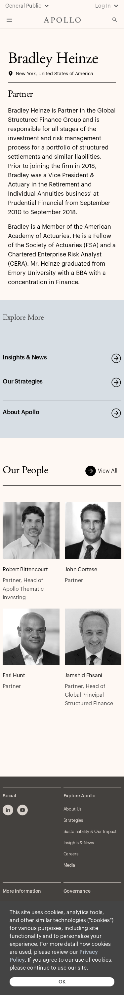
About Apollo (21, 412)
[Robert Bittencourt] (31, 530)
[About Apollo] (116, 413)
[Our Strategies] (116, 382)
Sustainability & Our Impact (90, 831)
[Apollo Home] (62, 20)
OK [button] (62, 981)
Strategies (73, 820)
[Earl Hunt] (31, 637)
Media (69, 865)
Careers (70, 854)
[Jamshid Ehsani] (93, 637)
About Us (72, 809)
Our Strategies (23, 381)
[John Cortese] (93, 530)
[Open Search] (115, 20)
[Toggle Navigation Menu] (9, 20)
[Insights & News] (116, 358)
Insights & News (25, 357)
